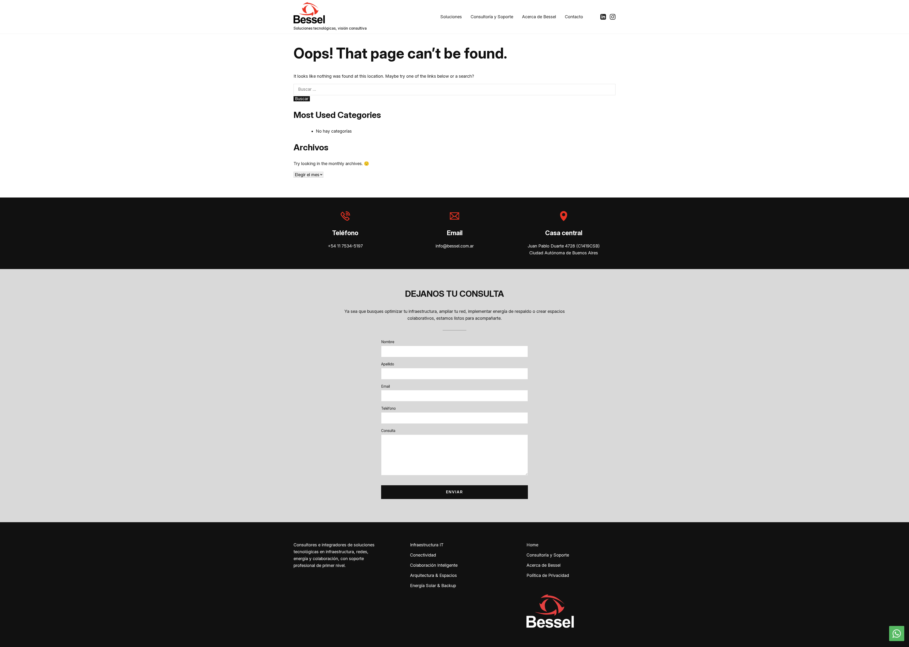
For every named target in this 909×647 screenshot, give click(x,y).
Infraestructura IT (427, 544)
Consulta (388, 430)
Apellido (387, 364)
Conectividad (423, 555)
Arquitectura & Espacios (433, 575)
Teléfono (388, 408)
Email (385, 386)
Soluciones (451, 16)
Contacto (574, 16)
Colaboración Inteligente (434, 565)
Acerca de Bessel (539, 16)
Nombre (387, 342)
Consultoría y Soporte (492, 16)
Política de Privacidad (547, 575)
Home (532, 544)
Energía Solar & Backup (433, 585)
